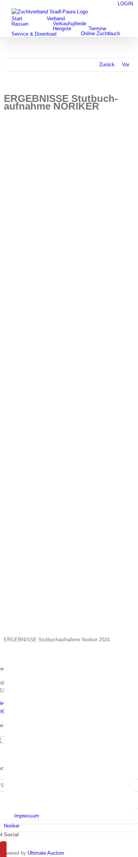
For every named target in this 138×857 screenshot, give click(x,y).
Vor (125, 64)
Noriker (12, 826)
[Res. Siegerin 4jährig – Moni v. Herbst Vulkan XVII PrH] (69, 491)
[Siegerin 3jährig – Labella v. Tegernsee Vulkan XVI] (69, 185)
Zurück (107, 64)
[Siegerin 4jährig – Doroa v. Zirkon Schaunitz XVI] (69, 436)
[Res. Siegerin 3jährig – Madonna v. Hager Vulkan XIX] (69, 297)
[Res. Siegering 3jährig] (69, 380)
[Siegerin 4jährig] (69, 574)
